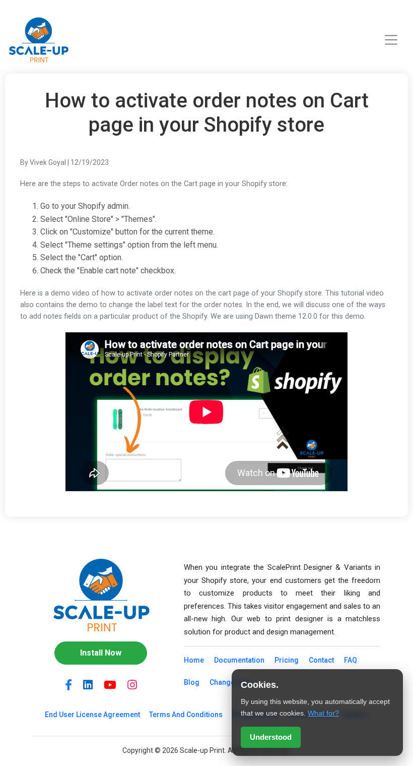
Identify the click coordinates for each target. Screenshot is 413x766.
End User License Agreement (92, 715)
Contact (321, 660)
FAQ (350, 660)
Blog (191, 682)
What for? (323, 713)
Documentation (239, 660)
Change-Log (230, 682)
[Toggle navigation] (391, 40)
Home (194, 660)
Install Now (100, 653)
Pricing (286, 660)
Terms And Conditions (186, 715)
